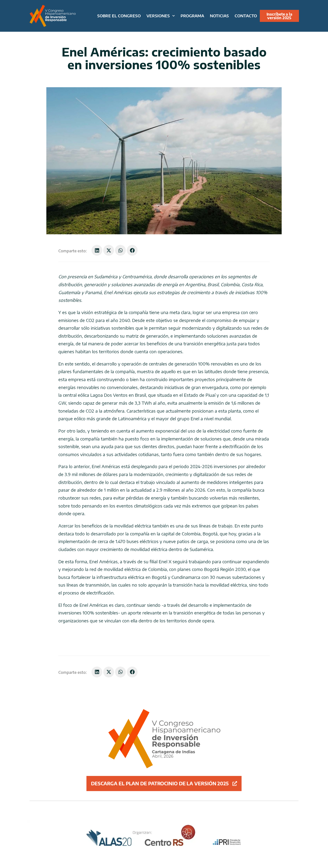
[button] (96, 250)
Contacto (246, 15)
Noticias (219, 15)
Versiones (158, 15)
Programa (192, 15)
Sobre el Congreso (119, 15)
